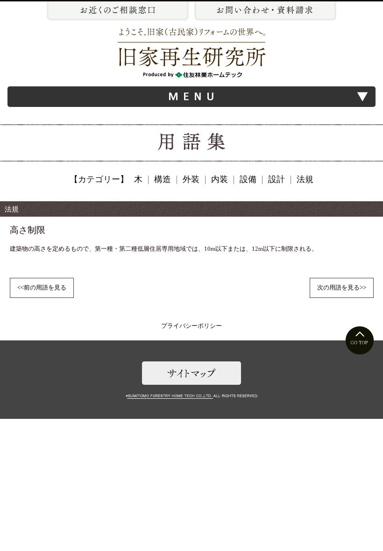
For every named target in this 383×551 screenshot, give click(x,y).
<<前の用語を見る (41, 287)
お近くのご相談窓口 (118, 11)
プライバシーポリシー (191, 326)
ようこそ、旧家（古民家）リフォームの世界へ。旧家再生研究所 (192, 52)
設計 (276, 179)
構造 (162, 179)
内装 (219, 179)
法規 (305, 179)
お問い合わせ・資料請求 (265, 11)
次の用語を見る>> (341, 287)
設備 (248, 179)
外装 (191, 179)
